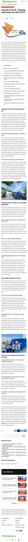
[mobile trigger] (25, 1)
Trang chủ (3, 4)
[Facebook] (16, 530)
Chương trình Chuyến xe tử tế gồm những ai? (12, 75)
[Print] (12, 18)
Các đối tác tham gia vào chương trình (12, 73)
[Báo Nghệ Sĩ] (9, 1)
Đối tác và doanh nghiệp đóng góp (11, 81)
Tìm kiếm (24, 436)
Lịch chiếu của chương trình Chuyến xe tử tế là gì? (14, 103)
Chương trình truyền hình (12, 4)
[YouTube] (21, 530)
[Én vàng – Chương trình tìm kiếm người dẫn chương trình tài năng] (22, 485)
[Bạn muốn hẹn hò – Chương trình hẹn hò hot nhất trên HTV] (22, 478)
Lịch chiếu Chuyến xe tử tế (8, 86)
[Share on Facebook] (4, 18)
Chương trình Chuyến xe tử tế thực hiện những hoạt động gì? (14, 96)
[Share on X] (7, 18)
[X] (18, 530)
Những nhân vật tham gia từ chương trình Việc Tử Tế (14, 78)
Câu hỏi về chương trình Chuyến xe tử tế (11, 93)
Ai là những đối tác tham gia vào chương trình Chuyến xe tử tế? (14, 100)
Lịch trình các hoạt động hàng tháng (12, 88)
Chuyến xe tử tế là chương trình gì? (10, 68)
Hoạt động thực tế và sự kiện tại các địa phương (14, 91)
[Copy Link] (9, 18)
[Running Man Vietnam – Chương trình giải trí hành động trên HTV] (22, 498)
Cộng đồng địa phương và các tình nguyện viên (14, 83)
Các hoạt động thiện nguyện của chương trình (14, 70)
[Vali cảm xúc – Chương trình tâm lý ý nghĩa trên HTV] (22, 491)
